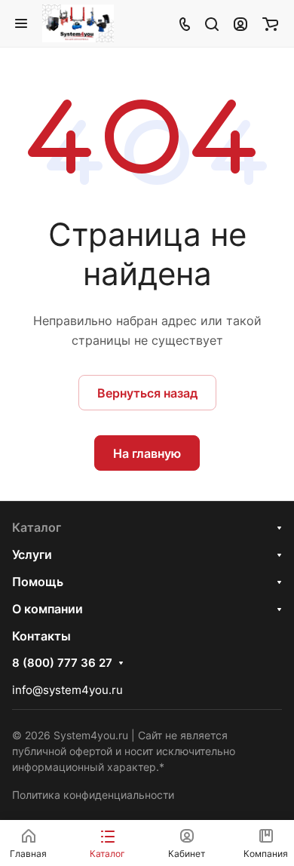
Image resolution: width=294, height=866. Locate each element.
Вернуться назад (147, 393)
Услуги (32, 554)
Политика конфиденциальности (93, 794)
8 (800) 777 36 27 (62, 663)
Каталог (36, 527)
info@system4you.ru (67, 690)
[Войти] (240, 23)
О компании (47, 608)
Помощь (37, 581)
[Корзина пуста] (270, 23)
